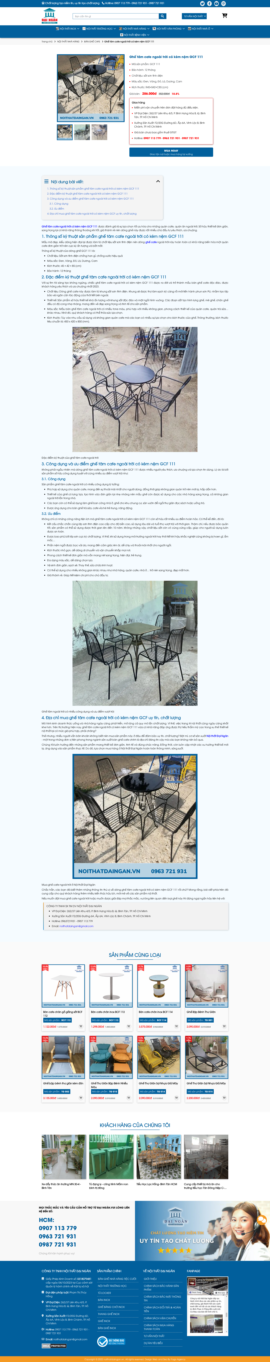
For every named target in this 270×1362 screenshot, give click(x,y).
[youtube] (216, 3)
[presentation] (42, 1163)
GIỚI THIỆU (150, 1278)
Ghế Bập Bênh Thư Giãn (201, 1011)
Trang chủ (47, 41)
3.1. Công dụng (59, 203)
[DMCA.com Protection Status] (54, 1345)
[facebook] (209, 3)
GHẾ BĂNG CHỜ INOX (111, 1307)
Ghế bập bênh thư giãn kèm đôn (63, 1083)
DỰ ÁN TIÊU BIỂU (153, 1343)
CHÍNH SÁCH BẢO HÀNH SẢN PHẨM (161, 1287)
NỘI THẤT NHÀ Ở (201, 28)
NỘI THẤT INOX (68, 28)
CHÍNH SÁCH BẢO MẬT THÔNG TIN (162, 1298)
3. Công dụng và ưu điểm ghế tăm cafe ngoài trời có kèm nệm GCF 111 (90, 198)
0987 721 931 (190, 138)
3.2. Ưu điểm (57, 208)
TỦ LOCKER (104, 1292)
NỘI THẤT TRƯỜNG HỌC (99, 28)
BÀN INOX (104, 1300)
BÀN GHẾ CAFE (92, 41)
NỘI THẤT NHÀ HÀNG (134, 28)
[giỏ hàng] (224, 16)
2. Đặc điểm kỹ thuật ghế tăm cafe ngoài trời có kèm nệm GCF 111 (87, 193)
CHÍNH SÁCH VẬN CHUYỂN (160, 1318)
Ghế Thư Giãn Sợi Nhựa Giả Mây (158, 1083)
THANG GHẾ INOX (109, 1314)
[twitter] (202, 3)
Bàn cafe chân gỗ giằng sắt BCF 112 (62, 1013)
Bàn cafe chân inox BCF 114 (155, 1011)
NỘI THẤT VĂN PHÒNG (169, 28)
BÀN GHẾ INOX (107, 1328)
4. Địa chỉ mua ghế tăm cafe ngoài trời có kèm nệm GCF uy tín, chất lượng (92, 213)
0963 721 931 (171, 138)
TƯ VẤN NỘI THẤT (193, 16)
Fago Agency (178, 1359)
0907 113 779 (152, 138)
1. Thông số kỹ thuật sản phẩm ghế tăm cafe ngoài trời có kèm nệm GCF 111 (93, 188)
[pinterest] (223, 3)
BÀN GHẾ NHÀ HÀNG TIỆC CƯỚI (117, 1278)
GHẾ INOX (104, 1321)
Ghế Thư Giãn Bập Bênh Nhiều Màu (109, 1085)
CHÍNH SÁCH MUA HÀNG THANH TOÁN (159, 1327)
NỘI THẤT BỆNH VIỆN (135, 34)
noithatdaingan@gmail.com (76, 926)
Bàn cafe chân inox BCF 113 (108, 1011)
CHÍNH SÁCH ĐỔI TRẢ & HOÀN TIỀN (162, 1309)
